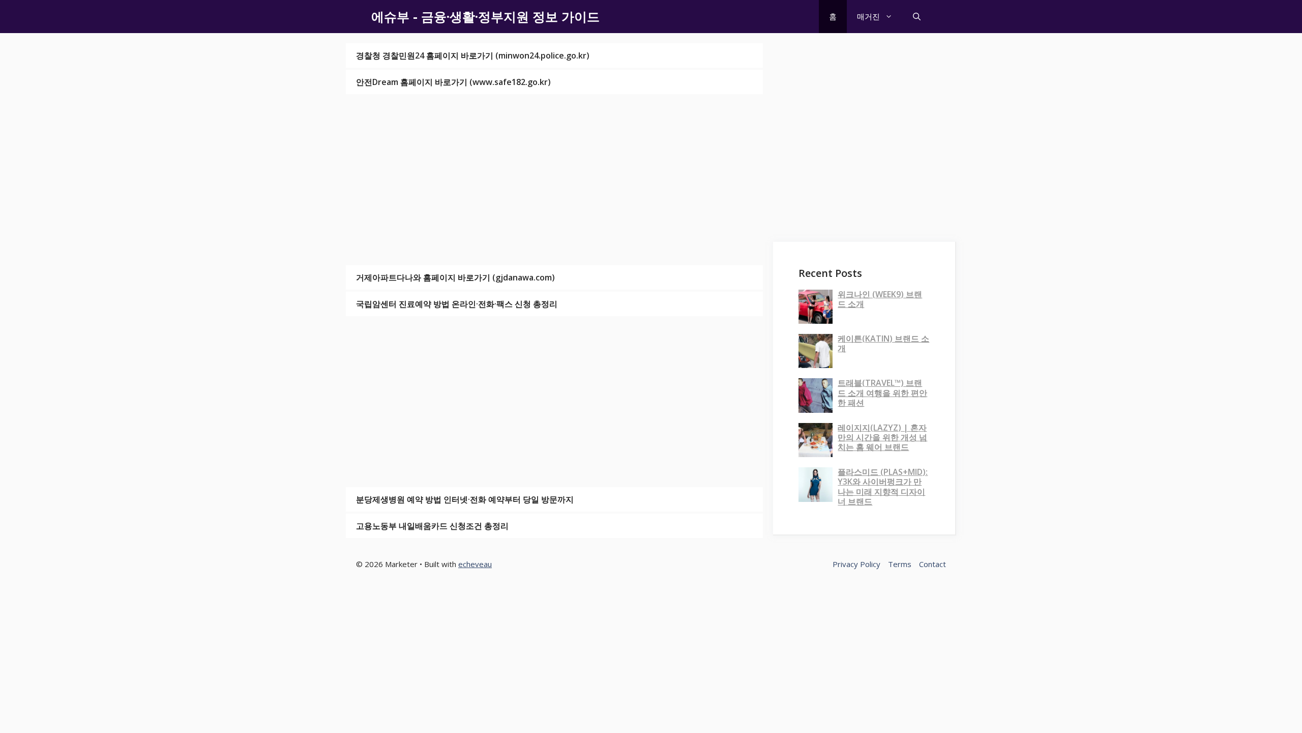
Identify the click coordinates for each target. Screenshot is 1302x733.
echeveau (475, 564)
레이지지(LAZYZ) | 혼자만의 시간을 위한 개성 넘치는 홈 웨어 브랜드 (882, 437)
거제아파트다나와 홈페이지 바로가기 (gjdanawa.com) (455, 277)
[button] (917, 16)
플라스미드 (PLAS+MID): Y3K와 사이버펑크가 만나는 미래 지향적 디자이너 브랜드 (883, 486)
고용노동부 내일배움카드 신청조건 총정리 (432, 525)
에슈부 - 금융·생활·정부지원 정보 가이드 (485, 16)
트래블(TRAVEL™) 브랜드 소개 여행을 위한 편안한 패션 (882, 392)
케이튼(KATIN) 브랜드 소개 (883, 343)
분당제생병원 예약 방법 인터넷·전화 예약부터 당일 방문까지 (465, 499)
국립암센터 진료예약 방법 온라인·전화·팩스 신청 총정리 (456, 303)
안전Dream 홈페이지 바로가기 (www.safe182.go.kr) (453, 82)
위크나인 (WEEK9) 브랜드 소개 (880, 299)
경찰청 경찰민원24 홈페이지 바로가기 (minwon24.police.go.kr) (472, 55)
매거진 (868, 16)
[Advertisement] (554, 179)
